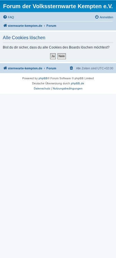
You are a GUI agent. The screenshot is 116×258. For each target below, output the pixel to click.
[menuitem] (8, 17)
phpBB (43, 78)
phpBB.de (77, 83)
